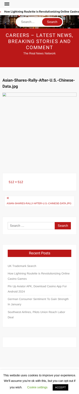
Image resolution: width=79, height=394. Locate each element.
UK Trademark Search (22, 266)
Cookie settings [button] (37, 387)
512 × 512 (16, 182)
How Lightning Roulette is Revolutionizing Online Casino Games (39, 276)
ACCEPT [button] (60, 387)
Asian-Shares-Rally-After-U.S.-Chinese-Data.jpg (39, 203)
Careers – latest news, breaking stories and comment (39, 41)
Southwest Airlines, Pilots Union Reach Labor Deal (36, 314)
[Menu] (6, 4)
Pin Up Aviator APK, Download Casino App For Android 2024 (37, 289)
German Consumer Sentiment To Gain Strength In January (38, 301)
